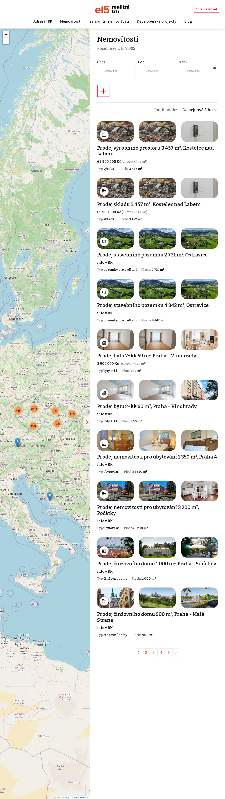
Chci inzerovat (207, 9)
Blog (188, 21)
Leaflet (64, 797)
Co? (141, 62)
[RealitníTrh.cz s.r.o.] (112, 9)
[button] (50, 496)
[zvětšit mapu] (86, 422)
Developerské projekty (156, 21)
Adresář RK (42, 21)
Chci (101, 62)
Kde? (183, 62)
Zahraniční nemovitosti (109, 21)
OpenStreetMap (80, 797)
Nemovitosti (71, 21)
